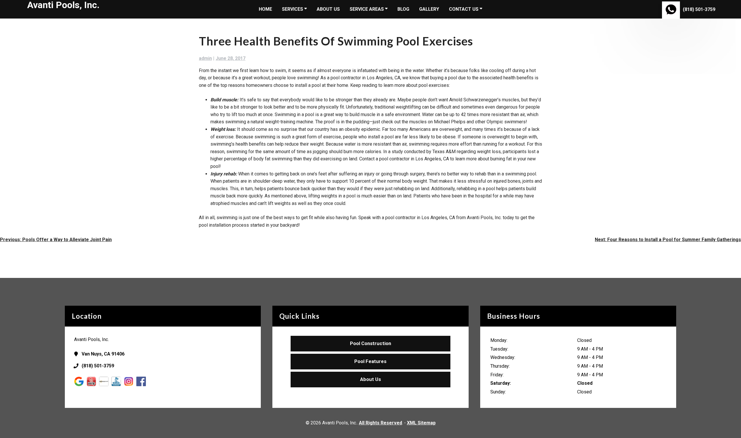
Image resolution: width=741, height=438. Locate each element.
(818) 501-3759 (699, 9)
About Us (328, 9)
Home (265, 9)
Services (293, 9)
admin (205, 58)
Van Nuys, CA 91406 (103, 354)
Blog (403, 9)
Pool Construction (370, 343)
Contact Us (464, 9)
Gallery (429, 9)
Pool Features (370, 361)
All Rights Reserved (380, 423)
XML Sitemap (421, 423)
